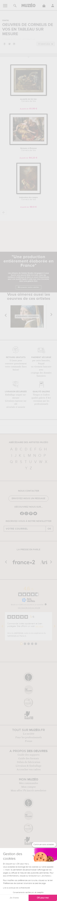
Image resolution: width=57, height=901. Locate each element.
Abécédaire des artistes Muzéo (28, 442)
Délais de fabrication (28, 762)
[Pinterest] (31, 515)
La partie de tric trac (28, 100)
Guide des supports (28, 755)
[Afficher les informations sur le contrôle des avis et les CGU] (45, 604)
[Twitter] (35, 515)
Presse (28, 741)
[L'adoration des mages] (28, 193)
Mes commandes (28, 783)
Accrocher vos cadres (29, 770)
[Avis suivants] (54, 626)
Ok (49, 529)
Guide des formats (28, 758)
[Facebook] (22, 515)
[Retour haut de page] (4, 213)
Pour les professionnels (28, 737)
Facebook (4, 43)
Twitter (9, 43)
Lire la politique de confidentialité (16, 888)
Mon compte (28, 787)
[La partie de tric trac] (28, 95)
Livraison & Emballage (28, 766)
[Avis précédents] (2, 626)
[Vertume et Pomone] (28, 144)
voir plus (39, 626)
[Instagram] (26, 515)
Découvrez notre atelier (28, 287)
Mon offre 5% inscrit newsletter (28, 791)
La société (28, 734)
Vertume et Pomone (28, 149)
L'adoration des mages (28, 199)
